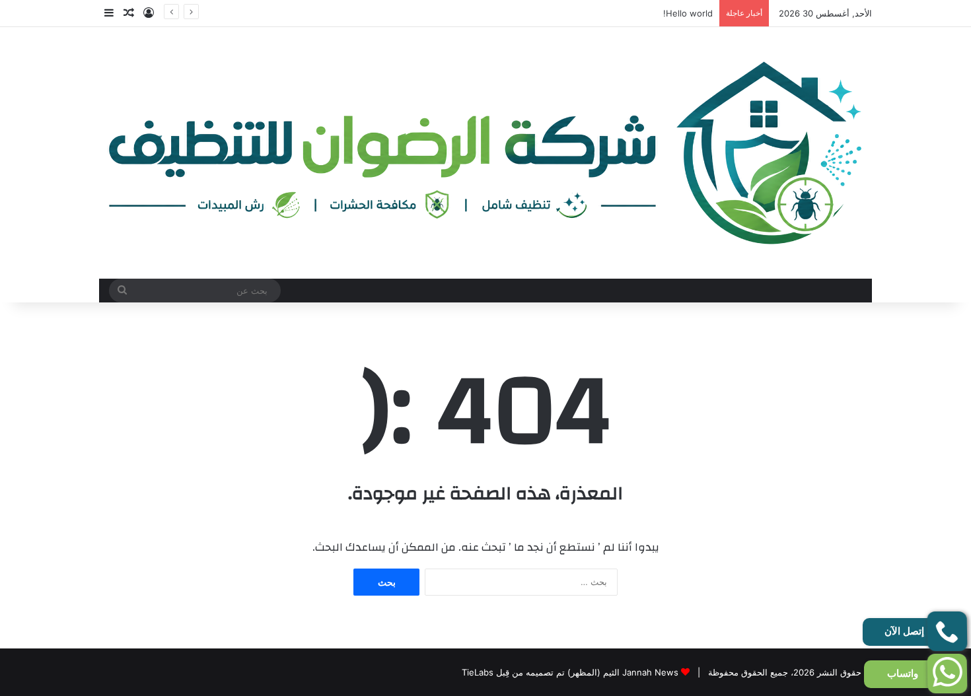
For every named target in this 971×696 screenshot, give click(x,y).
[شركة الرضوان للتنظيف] (485, 152)
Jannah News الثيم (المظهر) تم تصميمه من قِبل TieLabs (570, 672)
